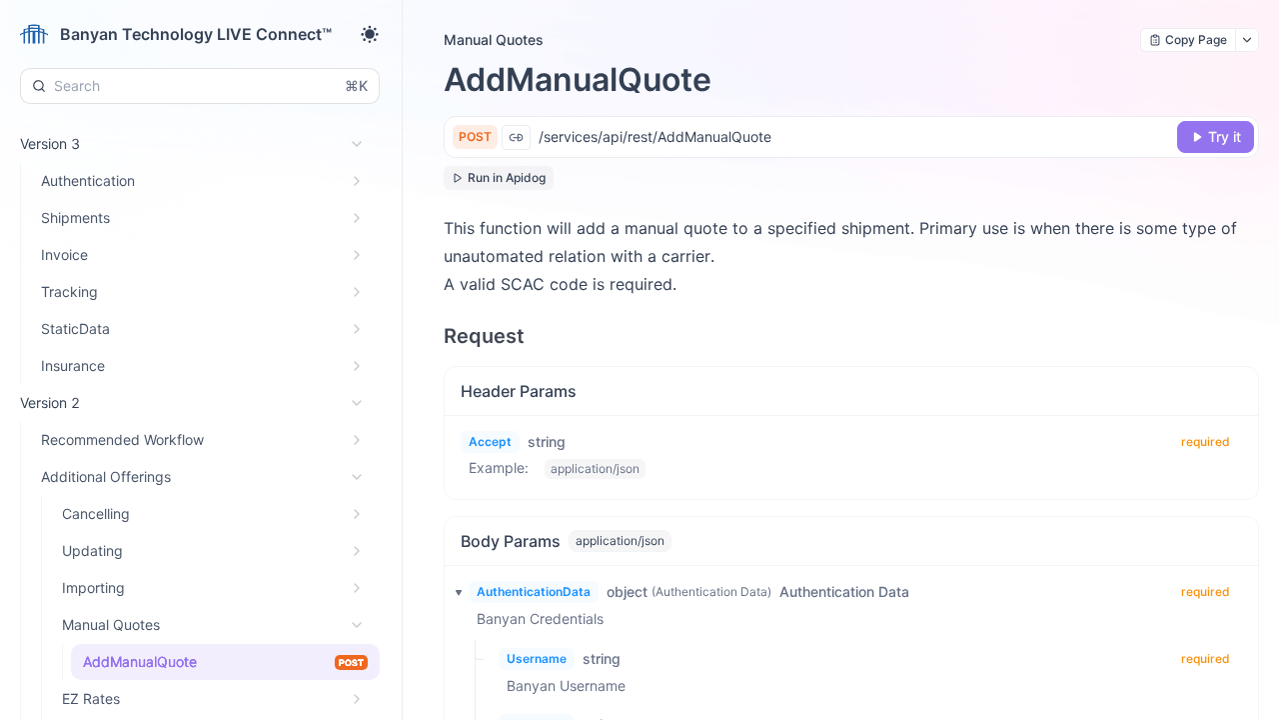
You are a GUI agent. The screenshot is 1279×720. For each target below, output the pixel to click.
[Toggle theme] (370, 34)
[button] (453, 592)
